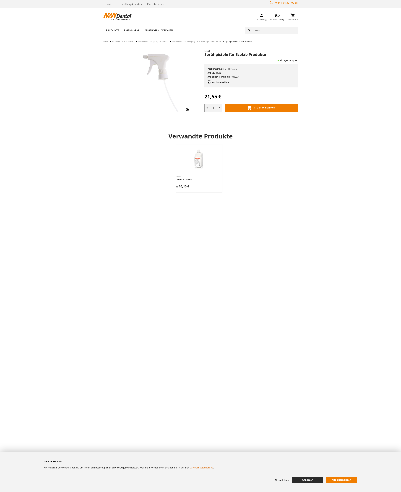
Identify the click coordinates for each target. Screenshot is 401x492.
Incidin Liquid (184, 179)
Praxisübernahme (155, 4)
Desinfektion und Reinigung (183, 41)
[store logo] (119, 16)
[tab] (377, 480)
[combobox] (275, 30)
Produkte (116, 41)
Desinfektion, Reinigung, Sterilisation (153, 41)
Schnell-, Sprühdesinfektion (210, 41)
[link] (261, 16)
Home (105, 41)
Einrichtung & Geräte (130, 4)
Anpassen (307, 479)
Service (109, 4)
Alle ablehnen (282, 479)
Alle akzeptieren (341, 479)
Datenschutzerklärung (201, 467)
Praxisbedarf (129, 41)
